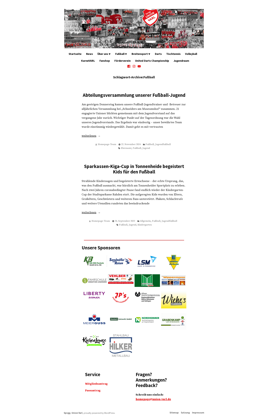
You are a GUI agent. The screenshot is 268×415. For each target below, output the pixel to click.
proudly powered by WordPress (99, 413)
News (89, 54)
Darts (158, 54)
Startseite (75, 54)
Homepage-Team (107, 144)
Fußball (120, 54)
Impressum (198, 412)
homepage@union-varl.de (153, 399)
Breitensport (139, 54)
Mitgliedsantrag (96, 384)
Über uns (102, 54)
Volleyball (191, 54)
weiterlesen (98, 136)
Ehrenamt (126, 148)
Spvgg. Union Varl (73, 413)
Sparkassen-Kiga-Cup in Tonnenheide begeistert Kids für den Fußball (134, 169)
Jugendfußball (163, 144)
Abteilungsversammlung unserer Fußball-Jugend (134, 95)
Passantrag (92, 390)
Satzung (185, 412)
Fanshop (104, 60)
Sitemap (174, 412)
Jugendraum (181, 60)
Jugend (146, 148)
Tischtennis (173, 54)
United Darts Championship (152, 60)
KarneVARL (88, 60)
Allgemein (145, 221)
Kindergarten (145, 224)
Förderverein (122, 60)
